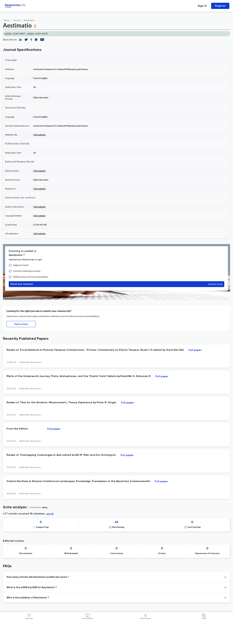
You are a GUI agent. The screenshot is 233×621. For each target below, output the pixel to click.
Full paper (195, 350)
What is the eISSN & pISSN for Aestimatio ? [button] (32, 587)
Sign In (202, 5)
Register (220, 5)
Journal (16, 20)
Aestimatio (29, 20)
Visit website (39, 134)
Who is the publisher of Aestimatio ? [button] (28, 598)
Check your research (116, 284)
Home (6, 20)
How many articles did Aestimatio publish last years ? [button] (38, 577)
